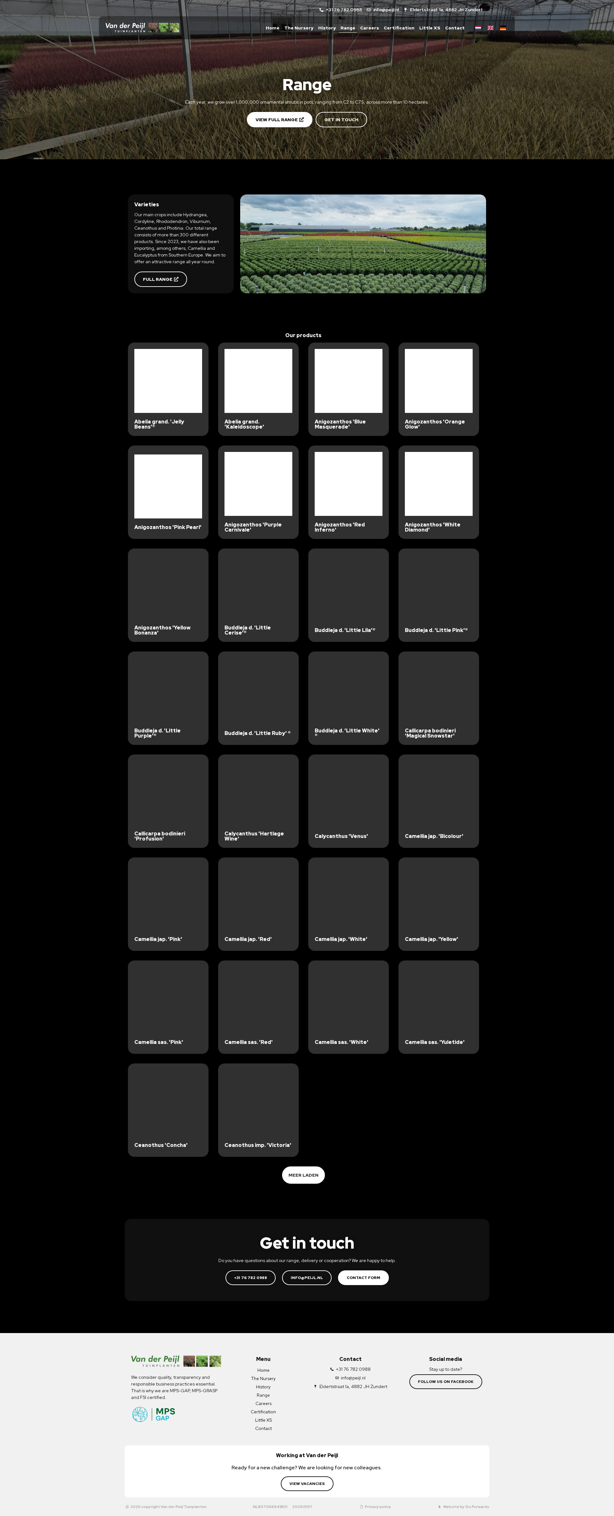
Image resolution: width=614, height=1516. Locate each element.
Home (272, 28)
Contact (455, 28)
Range (348, 28)
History (327, 28)
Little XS (429, 28)
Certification (399, 28)
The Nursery (298, 28)
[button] (303, 1175)
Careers (369, 28)
